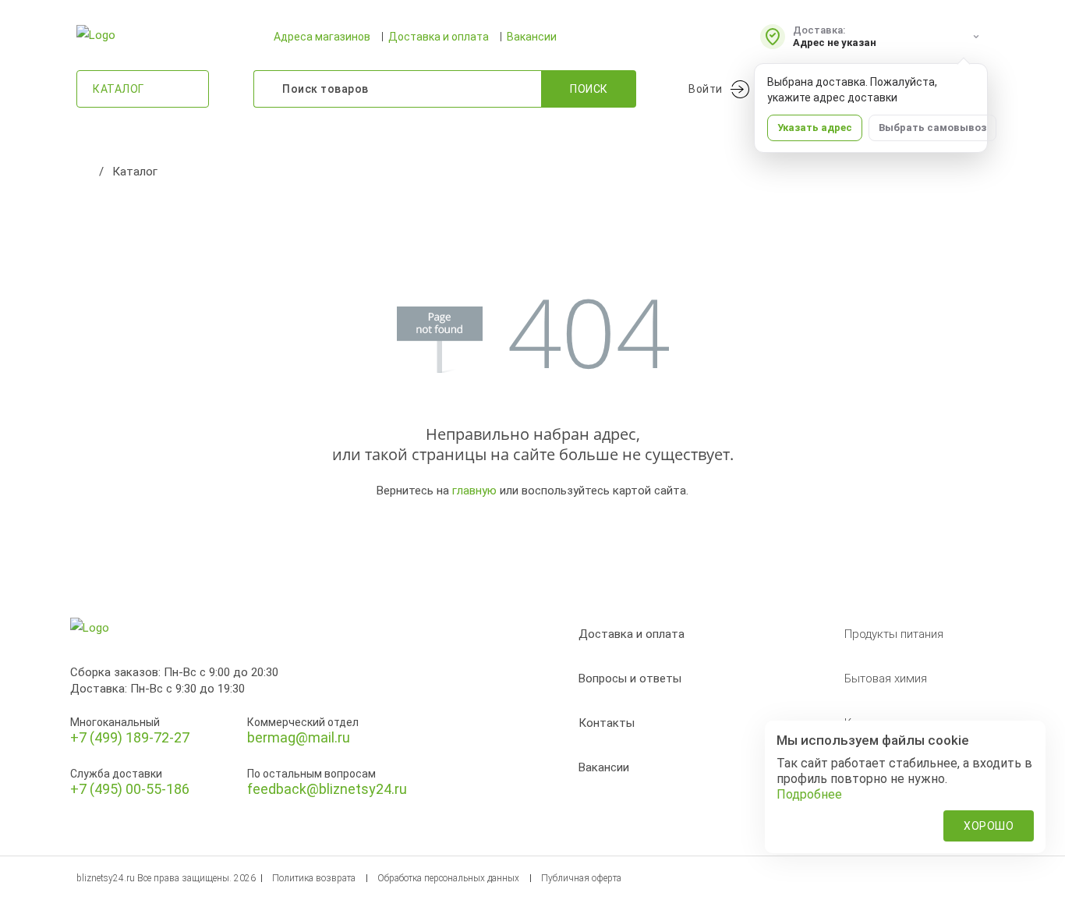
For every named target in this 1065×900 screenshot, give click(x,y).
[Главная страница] (84, 171)
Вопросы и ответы (629, 678)
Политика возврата (314, 878)
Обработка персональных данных (448, 878)
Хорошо (989, 826)
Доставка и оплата (438, 36)
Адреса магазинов (322, 36)
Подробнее (809, 794)
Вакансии (532, 36)
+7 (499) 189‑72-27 (129, 737)
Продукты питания (893, 634)
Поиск (589, 89)
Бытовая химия (885, 678)
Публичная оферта (581, 878)
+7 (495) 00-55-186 (129, 789)
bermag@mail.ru (298, 737)
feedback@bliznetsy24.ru (327, 789)
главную (474, 491)
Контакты (606, 723)
